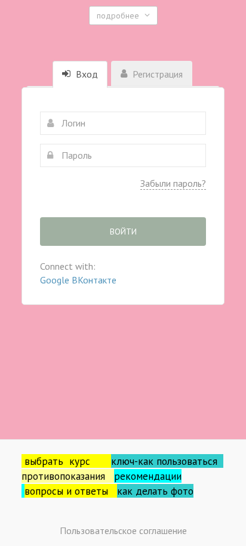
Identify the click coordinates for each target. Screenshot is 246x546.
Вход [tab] (85, 74)
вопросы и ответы (70, 491)
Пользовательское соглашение (123, 530)
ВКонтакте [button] (94, 280)
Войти (123, 231)
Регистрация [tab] (156, 74)
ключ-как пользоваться (167, 461)
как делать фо (150, 491)
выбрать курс (67, 461)
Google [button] (56, 280)
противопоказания (67, 476)
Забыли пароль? (173, 183)
